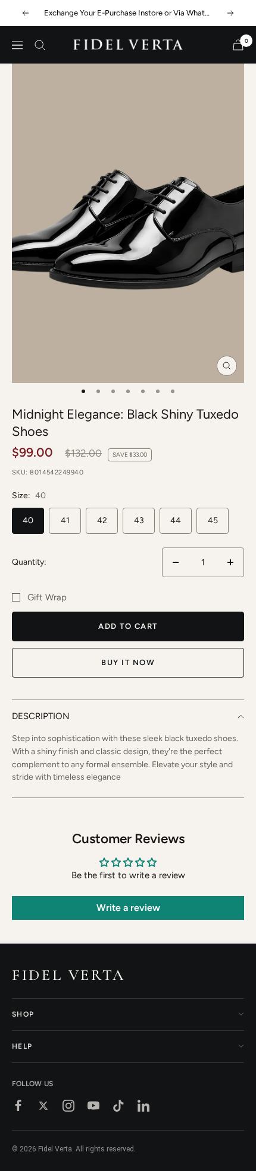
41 (65, 520)
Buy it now (128, 662)
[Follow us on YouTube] (93, 1105)
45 (213, 520)
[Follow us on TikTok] (118, 1105)
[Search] (40, 45)
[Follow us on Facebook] (18, 1105)
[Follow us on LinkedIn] (143, 1105)
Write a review (128, 907)
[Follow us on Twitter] (43, 1105)
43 (139, 520)
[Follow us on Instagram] (68, 1105)
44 (175, 520)
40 (28, 520)
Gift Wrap (47, 597)
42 (102, 520)
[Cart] (238, 44)
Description (41, 716)
